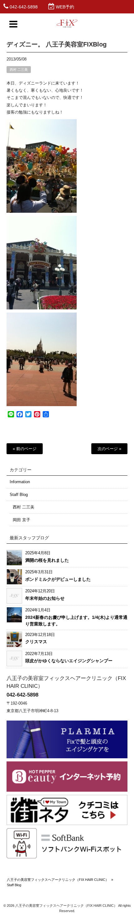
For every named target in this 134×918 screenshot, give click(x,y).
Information (20, 481)
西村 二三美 (19, 69)
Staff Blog (19, 494)
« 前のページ (24, 448)
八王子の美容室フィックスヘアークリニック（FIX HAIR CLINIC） (58, 880)
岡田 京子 (21, 519)
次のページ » (109, 448)
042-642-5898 (24, 6)
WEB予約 (65, 6)
